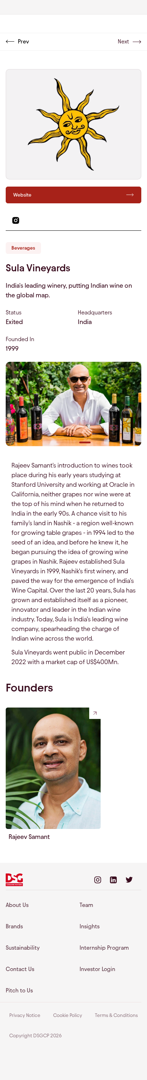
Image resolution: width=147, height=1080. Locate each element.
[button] (62, 442)
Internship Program (104, 948)
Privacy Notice (24, 1015)
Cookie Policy (67, 1015)
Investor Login (97, 969)
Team (86, 905)
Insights (90, 926)
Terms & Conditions (116, 1015)
